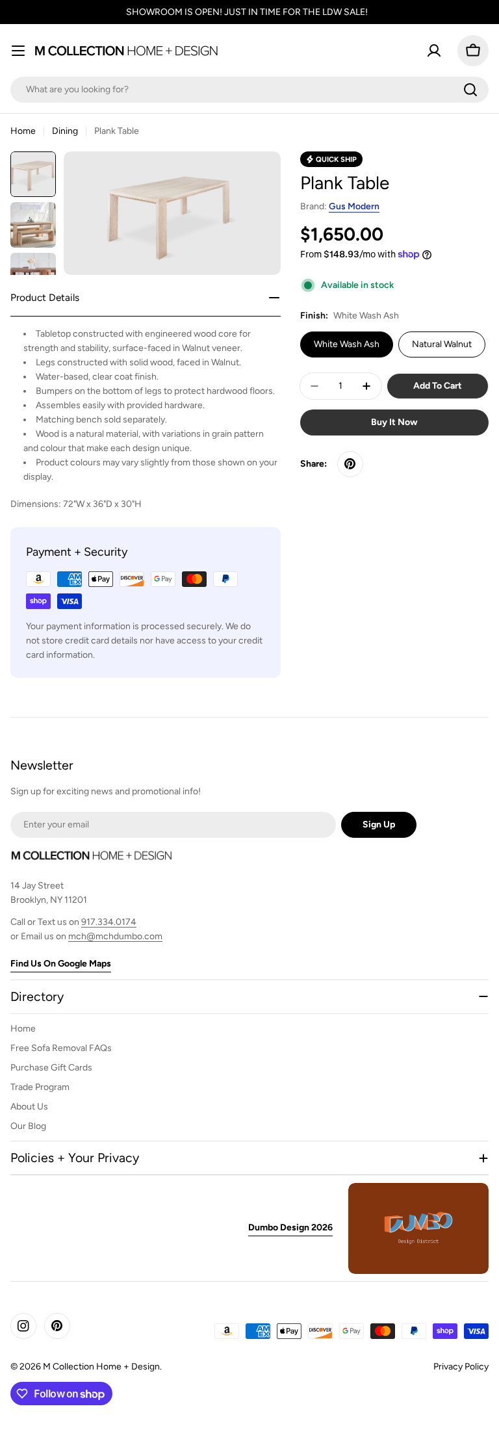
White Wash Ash (346, 344)
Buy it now (394, 422)
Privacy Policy (461, 1366)
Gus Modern (354, 206)
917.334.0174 (108, 922)
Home (23, 130)
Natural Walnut (442, 344)
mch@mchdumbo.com (115, 936)
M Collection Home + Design (101, 1366)
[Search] (470, 89)
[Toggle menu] (18, 50)
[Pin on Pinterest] (350, 464)
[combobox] (249, 90)
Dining (65, 130)
